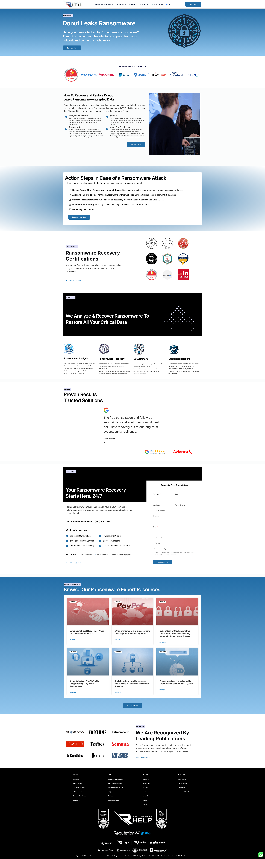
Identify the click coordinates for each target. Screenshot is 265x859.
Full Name (156, 494)
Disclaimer (181, 787)
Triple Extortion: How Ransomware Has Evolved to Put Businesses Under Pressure (132, 684)
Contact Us (76, 800)
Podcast (110, 796)
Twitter (145, 800)
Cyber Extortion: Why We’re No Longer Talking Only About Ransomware (84, 684)
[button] (112, 4)
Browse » (73, 640)
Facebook (146, 779)
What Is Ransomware (115, 783)
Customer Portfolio (79, 787)
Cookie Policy (182, 783)
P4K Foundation (78, 792)
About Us (76, 779)
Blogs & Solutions (113, 800)
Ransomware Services (115, 779)
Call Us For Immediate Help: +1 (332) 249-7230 (88, 521)
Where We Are (78, 783)
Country (178, 494)
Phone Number (180, 505)
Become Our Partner (80, 796)
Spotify (145, 804)
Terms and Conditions (185, 792)
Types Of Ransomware (115, 787)
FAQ (109, 792)
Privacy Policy (182, 779)
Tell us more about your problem (163, 549)
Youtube (145, 792)
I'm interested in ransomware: (163, 538)
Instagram (146, 783)
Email (155, 527)
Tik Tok (145, 787)
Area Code (156, 505)
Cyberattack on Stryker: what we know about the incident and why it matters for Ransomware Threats (176, 634)
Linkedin (145, 796)
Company (156, 516)
